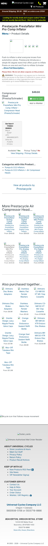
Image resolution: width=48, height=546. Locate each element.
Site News (14, 472)
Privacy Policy (16, 454)
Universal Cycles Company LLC (24, 504)
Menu (5, 33)
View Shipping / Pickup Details (24, 153)
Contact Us (14, 484)
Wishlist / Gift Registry (20, 495)
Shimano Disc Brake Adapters (8, 306)
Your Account (15, 490)
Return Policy (15, 457)
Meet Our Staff (16, 452)
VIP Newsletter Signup (19, 475)
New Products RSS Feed (20, 469)
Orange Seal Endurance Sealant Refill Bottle (24, 338)
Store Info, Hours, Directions (24, 530)
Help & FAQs (15, 487)
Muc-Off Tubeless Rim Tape (8, 365)
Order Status (15, 492)
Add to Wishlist (36, 103)
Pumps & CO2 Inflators (15, 167)
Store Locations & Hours (20, 449)
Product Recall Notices (19, 460)
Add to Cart (37, 99)
